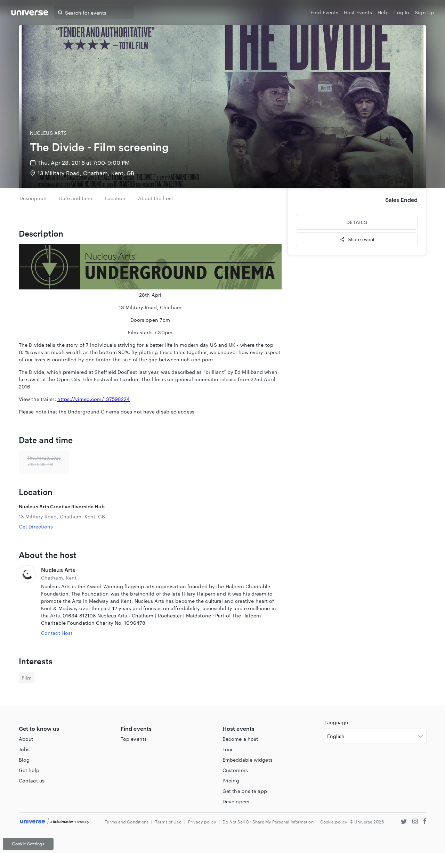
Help (383, 12)
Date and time (75, 198)
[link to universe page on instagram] (415, 822)
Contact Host (56, 633)
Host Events (358, 12)
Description (33, 198)
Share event (361, 239)
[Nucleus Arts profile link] (27, 601)
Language (336, 722)
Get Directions (36, 527)
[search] (60, 12)
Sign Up (424, 12)
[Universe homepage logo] (29, 14)
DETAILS (356, 222)
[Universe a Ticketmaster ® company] (55, 821)
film (27, 678)
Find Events (324, 12)
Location (115, 198)
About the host (155, 198)
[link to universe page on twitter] (404, 822)
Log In (402, 12)
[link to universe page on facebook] (424, 822)
